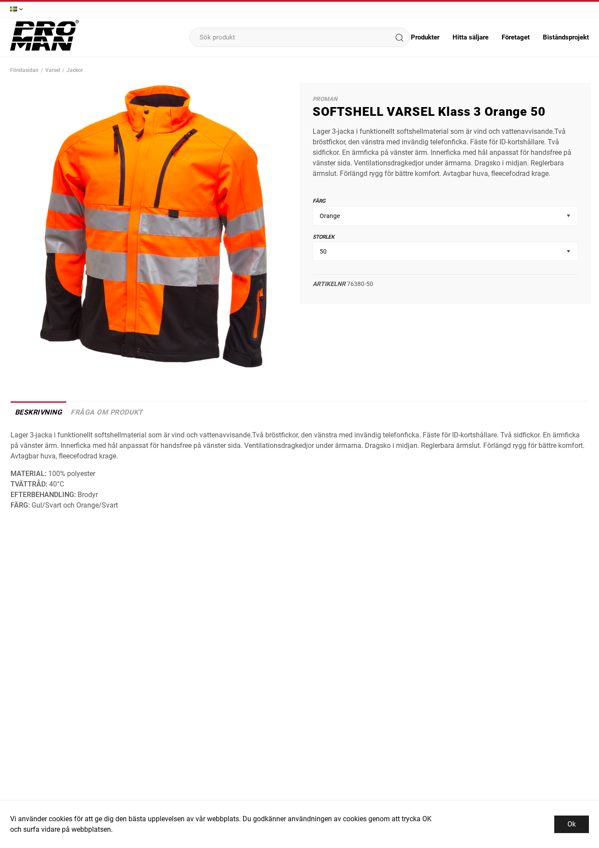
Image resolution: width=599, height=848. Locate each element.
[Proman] (44, 50)
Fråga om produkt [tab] (107, 412)
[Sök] (399, 37)
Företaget (516, 37)
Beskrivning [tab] (38, 412)
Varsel (52, 70)
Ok (571, 824)
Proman (325, 99)
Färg (319, 201)
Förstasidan (24, 70)
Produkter (425, 37)
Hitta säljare (470, 37)
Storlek (324, 237)
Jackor (75, 70)
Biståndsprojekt (566, 37)
